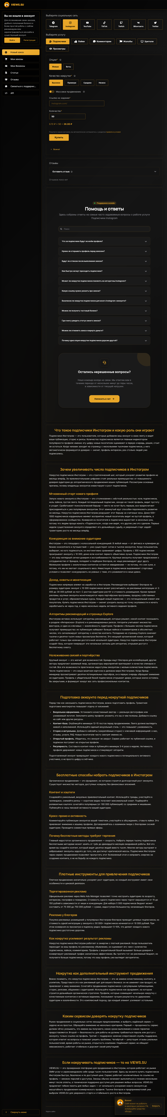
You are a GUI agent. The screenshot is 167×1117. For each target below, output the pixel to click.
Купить (59, 137)
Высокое (56, 83)
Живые (55, 67)
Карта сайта (50, 1111)
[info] (60, 59)
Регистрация (29, 40)
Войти (12, 40)
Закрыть (156, 1106)
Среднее (87, 83)
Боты (68, 67)
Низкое (102, 83)
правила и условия (113, 132)
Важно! (56, 149)
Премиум (71, 83)
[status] (140, 1106)
